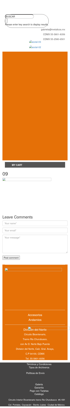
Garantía (39, 387)
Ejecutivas (31, 67)
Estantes (31, 122)
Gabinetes (18, 104)
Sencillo (31, 143)
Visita (31, 74)
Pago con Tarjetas (39, 390)
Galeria (39, 384)
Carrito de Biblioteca (31, 118)
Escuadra (30, 147)
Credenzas (31, 151)
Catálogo (39, 394)
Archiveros (18, 96)
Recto (31, 140)
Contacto (18, 158)
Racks (18, 111)
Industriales (31, 78)
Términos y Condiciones (39, 364)
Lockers (18, 89)
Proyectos (31, 125)
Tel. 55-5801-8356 (35, 358)
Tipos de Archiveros (39, 367)
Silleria (18, 60)
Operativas (31, 71)
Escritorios (18, 133)
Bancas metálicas (31, 82)
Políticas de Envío (35, 373)
